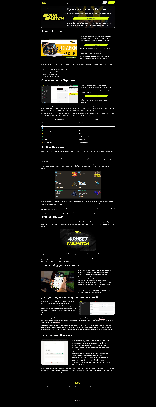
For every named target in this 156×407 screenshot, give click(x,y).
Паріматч (90, 108)
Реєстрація (111, 3)
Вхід (104, 3)
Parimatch (102, 319)
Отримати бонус (90, 18)
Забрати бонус (96, 95)
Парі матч (57, 322)
